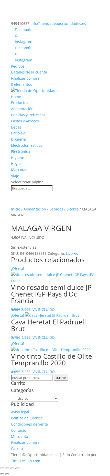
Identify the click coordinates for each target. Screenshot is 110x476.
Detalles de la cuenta (29, 72)
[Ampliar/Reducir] (2, 468)
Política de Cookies (27, 418)
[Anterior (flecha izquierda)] (2, 474)
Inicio (15, 209)
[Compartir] (12, 468)
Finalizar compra (25, 78)
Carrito (17, 448)
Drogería (18, 139)
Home (16, 96)
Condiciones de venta (29, 424)
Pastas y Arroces (25, 121)
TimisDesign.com (25, 460)
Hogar (16, 163)
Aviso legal (20, 411)
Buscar (61, 377)
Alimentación (22, 108)
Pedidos (18, 66)
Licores (73, 209)
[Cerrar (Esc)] (17, 468)
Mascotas (19, 169)
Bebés (16, 127)
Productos (19, 102)
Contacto (18, 430)
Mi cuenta (19, 436)
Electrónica (20, 151)
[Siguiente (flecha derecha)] (7, 474)
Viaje (15, 175)
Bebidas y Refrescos (28, 114)
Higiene (17, 157)
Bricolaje (18, 133)
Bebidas (56, 209)
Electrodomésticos (26, 145)
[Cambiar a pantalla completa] (7, 468)
